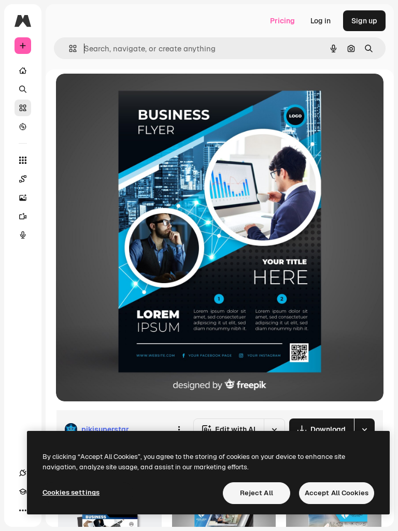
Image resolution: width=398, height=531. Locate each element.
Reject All (256, 492)
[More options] (178, 429)
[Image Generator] (23, 197)
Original (122, 93)
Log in (320, 20)
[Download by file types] (364, 429)
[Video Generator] (23, 216)
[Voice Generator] (23, 235)
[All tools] (23, 160)
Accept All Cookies (336, 492)
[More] (23, 510)
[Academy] (23, 491)
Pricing (282, 20)
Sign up (364, 20)
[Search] (23, 89)
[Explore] (23, 126)
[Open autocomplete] (68, 48)
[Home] (23, 70)
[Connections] (23, 473)
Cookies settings (71, 492)
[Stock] (23, 108)
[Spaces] (23, 179)
